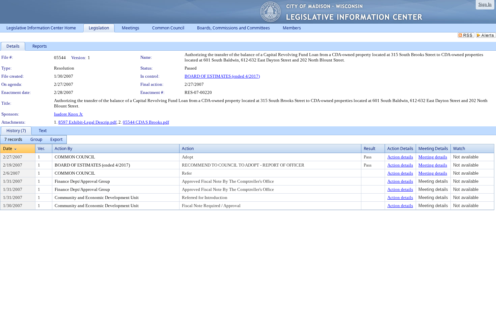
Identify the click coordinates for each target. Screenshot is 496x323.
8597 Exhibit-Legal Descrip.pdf (87, 122)
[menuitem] (13, 139)
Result (369, 148)
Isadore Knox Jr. (68, 114)
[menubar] (33, 139)
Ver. (41, 148)
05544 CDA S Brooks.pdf (146, 122)
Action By (63, 148)
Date (7, 148)
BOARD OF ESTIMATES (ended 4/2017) (222, 76)
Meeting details (432, 156)
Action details (400, 156)
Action (188, 148)
